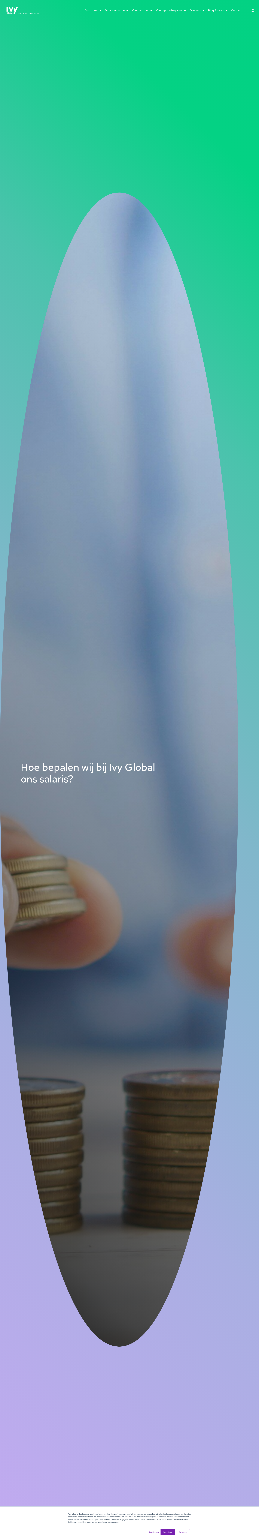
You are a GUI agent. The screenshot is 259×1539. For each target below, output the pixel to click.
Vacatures (91, 10)
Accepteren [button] (167, 1532)
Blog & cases (216, 10)
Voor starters (140, 10)
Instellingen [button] (154, 1532)
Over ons (195, 10)
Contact (236, 10)
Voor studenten (115, 10)
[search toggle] (251, 10)
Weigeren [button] (183, 1532)
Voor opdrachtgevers (169, 10)
